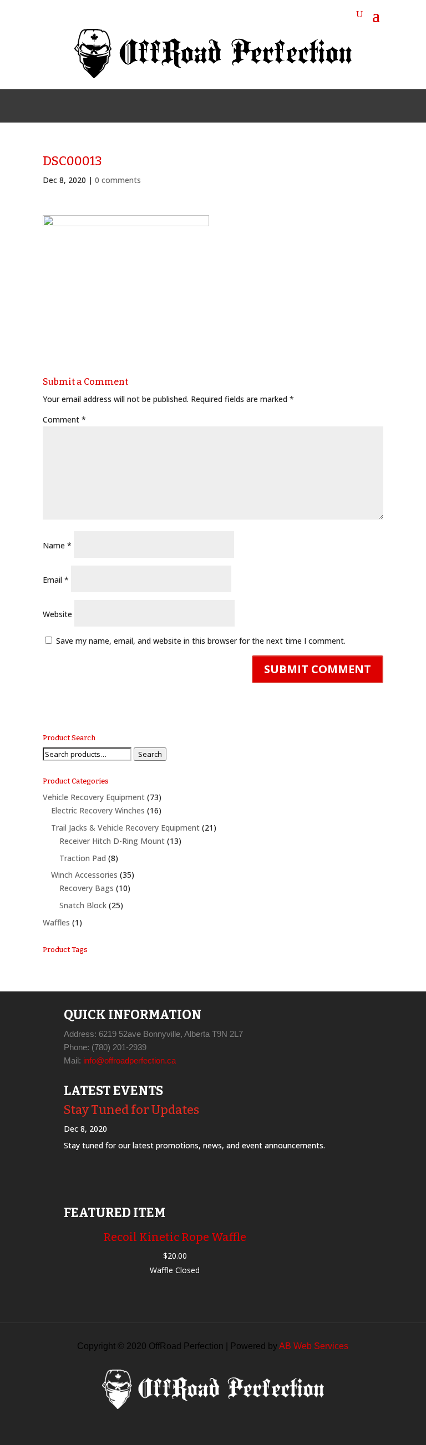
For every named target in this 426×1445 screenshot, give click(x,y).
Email (56, 579)
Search (150, 754)
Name (57, 545)
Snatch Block (82, 905)
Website (57, 614)
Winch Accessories (84, 874)
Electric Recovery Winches (98, 810)
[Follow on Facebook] (186, 106)
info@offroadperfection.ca (129, 1060)
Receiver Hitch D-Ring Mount (112, 841)
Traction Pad (82, 858)
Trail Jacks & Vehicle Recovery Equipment (125, 827)
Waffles (56, 922)
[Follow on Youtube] (240, 106)
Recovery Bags (86, 888)
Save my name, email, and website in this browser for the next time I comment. (201, 640)
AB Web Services (313, 1346)
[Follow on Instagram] (213, 106)
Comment (64, 419)
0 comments (118, 180)
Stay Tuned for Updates (131, 1109)
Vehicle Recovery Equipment (94, 797)
